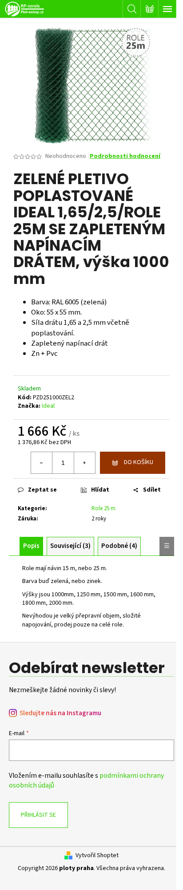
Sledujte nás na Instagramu (60, 713)
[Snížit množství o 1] (41, 462)
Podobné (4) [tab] (119, 546)
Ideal (48, 406)
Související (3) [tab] (70, 546)
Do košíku (138, 462)
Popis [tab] (31, 546)
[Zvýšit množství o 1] (84, 462)
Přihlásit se (38, 815)
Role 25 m (103, 508)
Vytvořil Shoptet (97, 855)
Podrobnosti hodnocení (125, 156)
